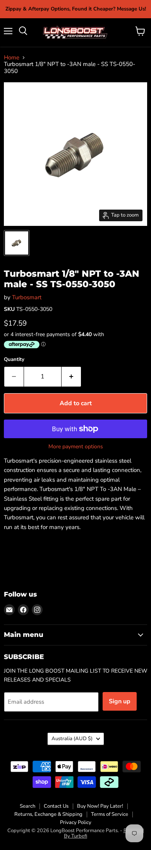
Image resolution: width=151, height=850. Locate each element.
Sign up (119, 701)
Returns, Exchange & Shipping (48, 814)
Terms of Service (109, 814)
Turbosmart (26, 297)
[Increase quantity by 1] (71, 376)
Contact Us (56, 806)
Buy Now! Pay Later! (100, 806)
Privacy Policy (75, 822)
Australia (72, 738)
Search (27, 806)
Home (11, 57)
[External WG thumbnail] (16, 243)
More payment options (75, 447)
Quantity (14, 360)
